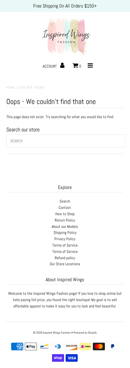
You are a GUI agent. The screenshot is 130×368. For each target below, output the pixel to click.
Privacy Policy (64, 238)
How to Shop (65, 213)
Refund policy (65, 257)
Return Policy (65, 220)
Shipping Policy (65, 232)
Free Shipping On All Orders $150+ (65, 6)
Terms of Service (65, 245)
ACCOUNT (50, 66)
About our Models (65, 226)
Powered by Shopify (85, 333)
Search (65, 201)
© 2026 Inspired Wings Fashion (52, 333)
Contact (65, 207)
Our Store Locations (65, 263)
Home (10, 87)
